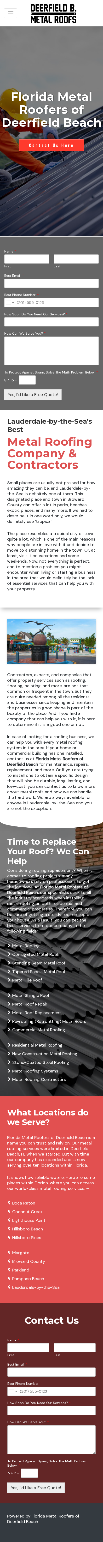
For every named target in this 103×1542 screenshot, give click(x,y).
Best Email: (14, 275)
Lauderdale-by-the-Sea (36, 1287)
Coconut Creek (27, 1212)
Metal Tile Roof (27, 980)
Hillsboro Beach (27, 1229)
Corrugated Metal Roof (35, 954)
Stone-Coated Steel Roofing (40, 1062)
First (7, 266)
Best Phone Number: (21, 295)
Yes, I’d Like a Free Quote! (33, 395)
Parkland (20, 1270)
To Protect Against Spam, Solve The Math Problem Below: (51, 372)
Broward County (28, 1261)
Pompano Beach (28, 1279)
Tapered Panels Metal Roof (38, 972)
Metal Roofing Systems (35, 1071)
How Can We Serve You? (25, 333)
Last (57, 266)
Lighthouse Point (29, 1220)
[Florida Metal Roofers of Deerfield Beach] (53, 13)
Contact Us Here (51, 145)
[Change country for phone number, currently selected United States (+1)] (9, 302)
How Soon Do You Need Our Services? (36, 314)
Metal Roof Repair (29, 1004)
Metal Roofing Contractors (39, 1079)
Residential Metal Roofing (37, 1045)
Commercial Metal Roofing (38, 1030)
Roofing (31, 946)
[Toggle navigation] (10, 13)
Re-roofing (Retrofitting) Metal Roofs (49, 1021)
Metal (17, 946)
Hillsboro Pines (26, 1238)
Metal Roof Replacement (36, 1013)
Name (10, 251)
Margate (20, 1253)
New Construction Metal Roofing (44, 1054)
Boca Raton (23, 1203)
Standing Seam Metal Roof (38, 963)
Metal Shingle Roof (30, 995)
